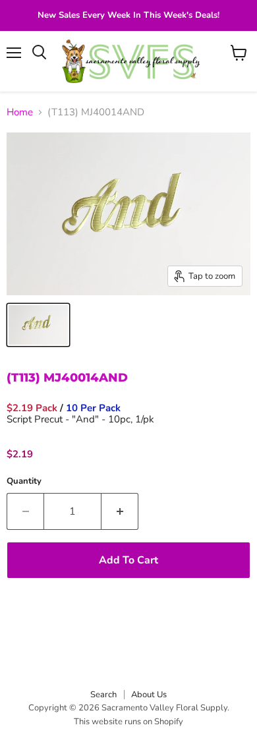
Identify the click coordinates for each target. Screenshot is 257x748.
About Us (149, 695)
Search (103, 695)
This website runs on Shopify (128, 722)
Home (20, 112)
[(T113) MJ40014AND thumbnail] (38, 325)
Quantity (24, 481)
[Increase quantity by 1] (119, 511)
